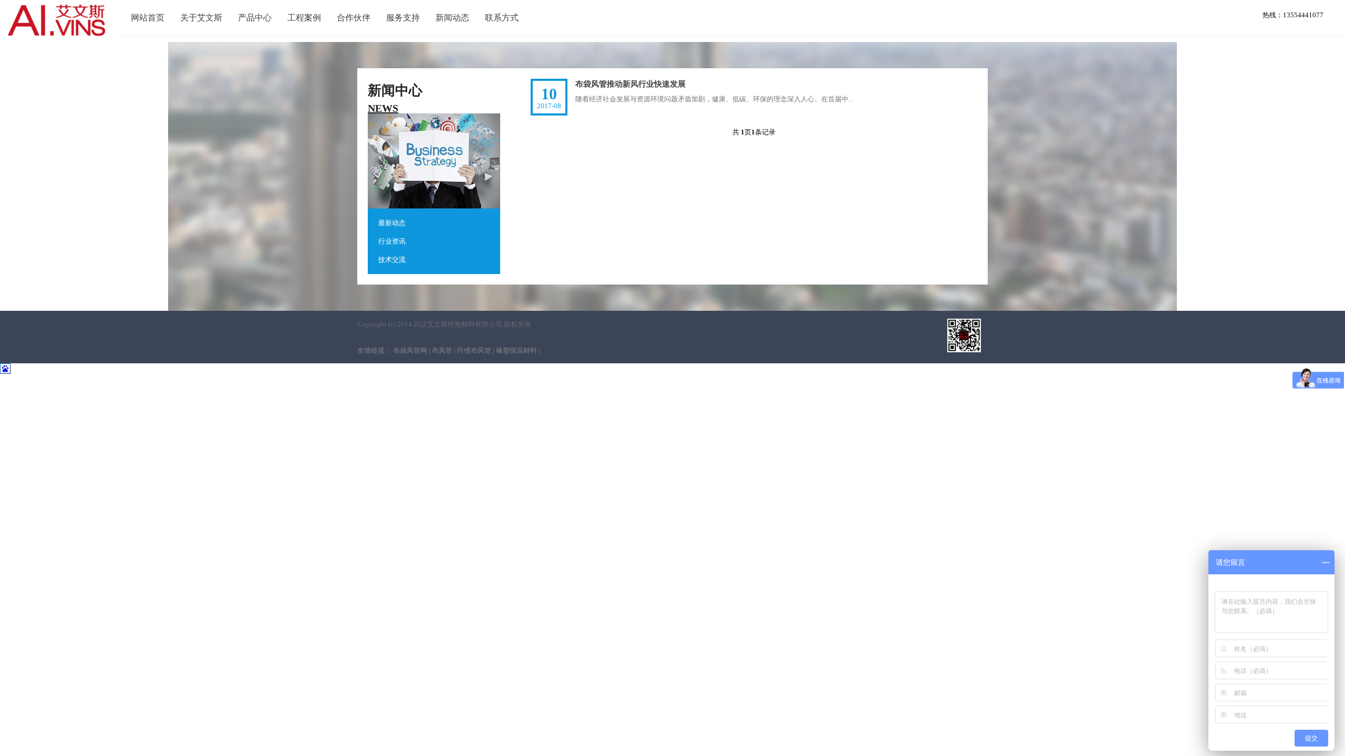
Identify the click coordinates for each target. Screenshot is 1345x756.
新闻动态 (452, 17)
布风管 (442, 350)
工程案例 (304, 17)
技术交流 (392, 260)
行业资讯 (392, 241)
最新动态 (392, 223)
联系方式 (502, 17)
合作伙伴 (353, 17)
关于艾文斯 (201, 17)
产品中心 (255, 17)
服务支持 (403, 17)
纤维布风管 (474, 350)
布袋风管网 (410, 350)
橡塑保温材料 (516, 350)
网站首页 (147, 17)
